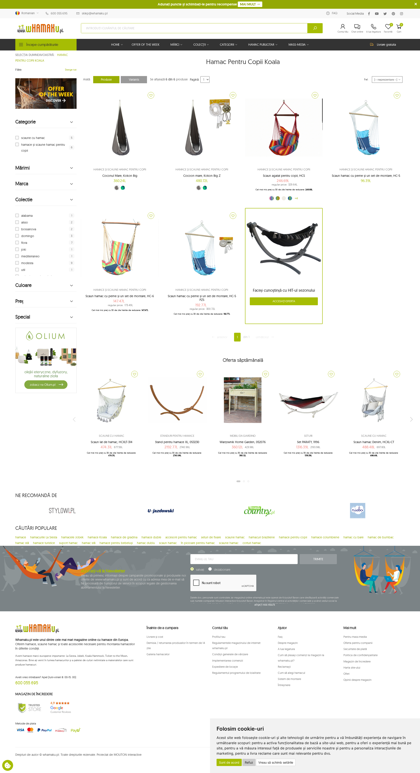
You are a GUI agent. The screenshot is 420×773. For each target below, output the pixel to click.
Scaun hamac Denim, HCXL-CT (374, 442)
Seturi (308, 435)
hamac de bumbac (381, 537)
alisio (24, 222)
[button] (343, 28)
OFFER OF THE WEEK (145, 45)
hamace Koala (97, 537)
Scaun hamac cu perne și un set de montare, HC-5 (366, 176)
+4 (296, 198)
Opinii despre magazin (357, 679)
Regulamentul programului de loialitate (236, 672)
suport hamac (68, 543)
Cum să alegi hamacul (291, 672)
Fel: (366, 79)
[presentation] (74, 419)
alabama (27, 216)
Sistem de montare (289, 679)
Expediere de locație (225, 666)
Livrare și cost (155, 636)
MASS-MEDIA (297, 45)
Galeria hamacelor (158, 654)
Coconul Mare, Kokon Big (119, 176)
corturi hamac (252, 543)
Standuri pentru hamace (177, 435)
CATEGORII (227, 45)
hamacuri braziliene (262, 537)
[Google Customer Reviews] (62, 707)
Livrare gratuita (386, 45)
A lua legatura (286, 649)
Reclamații (284, 666)
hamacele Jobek (72, 537)
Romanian (27, 13)
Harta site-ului (351, 667)
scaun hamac (168, 543)
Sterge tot (71, 69)
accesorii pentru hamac (181, 537)
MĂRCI (174, 45)
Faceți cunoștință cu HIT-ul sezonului (284, 290)
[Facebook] (370, 13)
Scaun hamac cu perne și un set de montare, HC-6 (120, 296)
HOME (115, 45)
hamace (20, 537)
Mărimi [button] (22, 168)
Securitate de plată (355, 649)
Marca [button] (21, 184)
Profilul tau (218, 636)
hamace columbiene (325, 537)
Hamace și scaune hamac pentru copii (119, 169)
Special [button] (22, 317)
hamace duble (151, 537)
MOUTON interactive (128, 755)
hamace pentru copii (293, 537)
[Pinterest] (394, 13)
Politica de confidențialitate (360, 655)
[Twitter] (385, 13)
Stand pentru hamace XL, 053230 (177, 442)
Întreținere (284, 685)
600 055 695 (59, 13)
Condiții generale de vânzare (230, 654)
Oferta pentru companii (358, 643)
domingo (27, 236)
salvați (200, 570)
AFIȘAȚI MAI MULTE (264, 604)
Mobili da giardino (243, 435)
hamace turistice (44, 543)
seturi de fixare (211, 537)
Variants (134, 79)
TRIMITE (318, 559)
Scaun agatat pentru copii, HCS (284, 176)
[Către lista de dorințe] (151, 95)
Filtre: (18, 70)
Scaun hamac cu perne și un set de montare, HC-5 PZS (202, 298)
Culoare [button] (23, 285)
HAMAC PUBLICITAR (261, 45)
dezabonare (222, 570)
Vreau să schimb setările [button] (275, 762)
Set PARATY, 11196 (308, 442)
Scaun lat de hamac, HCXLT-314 (111, 442)
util (23, 270)
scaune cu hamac (33, 138)
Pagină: (194, 79)
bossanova (28, 229)
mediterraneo (30, 256)
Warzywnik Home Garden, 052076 (243, 442)
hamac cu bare (353, 537)
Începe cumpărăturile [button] (42, 44)
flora (24, 243)
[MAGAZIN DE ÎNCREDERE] (29, 707)
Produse (106, 79)
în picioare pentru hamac (198, 543)
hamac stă (22, 543)
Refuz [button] (249, 762)
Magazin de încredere (357, 661)
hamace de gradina (124, 537)
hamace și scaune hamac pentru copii (43, 147)
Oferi (346, 673)
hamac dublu (146, 543)
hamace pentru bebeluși (116, 543)
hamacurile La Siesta (43, 537)
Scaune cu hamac (111, 435)
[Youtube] (377, 13)
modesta (27, 263)
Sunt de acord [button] (229, 762)
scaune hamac (235, 537)
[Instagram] (402, 13)
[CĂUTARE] (315, 28)
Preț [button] (19, 301)
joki (23, 249)
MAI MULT (248, 4)
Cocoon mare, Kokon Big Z (201, 176)
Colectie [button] (23, 200)
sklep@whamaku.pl (95, 13)
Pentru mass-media (355, 636)
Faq (280, 636)
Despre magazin (288, 643)
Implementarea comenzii (227, 660)
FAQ (334, 13)
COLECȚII (199, 45)
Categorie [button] (25, 122)
